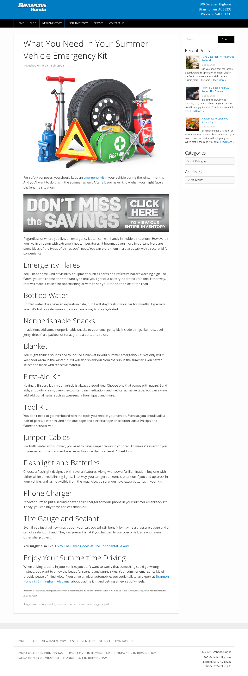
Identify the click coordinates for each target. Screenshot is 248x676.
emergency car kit (43, 604)
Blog (33, 23)
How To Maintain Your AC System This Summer (215, 89)
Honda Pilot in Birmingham (85, 658)
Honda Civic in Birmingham (89, 653)
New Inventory (52, 23)
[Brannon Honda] (34, 7)
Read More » (219, 80)
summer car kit (67, 604)
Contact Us (116, 23)
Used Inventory (78, 23)
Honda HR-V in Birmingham (37, 658)
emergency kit (94, 177)
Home (20, 23)
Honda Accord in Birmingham (39, 653)
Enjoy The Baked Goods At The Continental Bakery (92, 546)
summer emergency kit (93, 604)
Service (98, 23)
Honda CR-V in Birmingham (135, 653)
